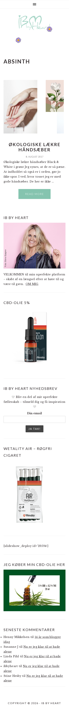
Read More (34, 193)
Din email (34, 413)
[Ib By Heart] (34, 32)
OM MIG (32, 284)
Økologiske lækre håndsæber (34, 147)
